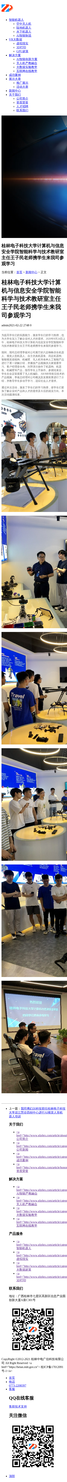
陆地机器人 (23, 27)
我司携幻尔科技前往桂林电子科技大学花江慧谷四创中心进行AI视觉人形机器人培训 (37, 1112)
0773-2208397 (17, 1385)
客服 (12, 1389)
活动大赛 (22, 86)
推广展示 (22, 82)
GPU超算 (22, 51)
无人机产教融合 (26, 63)
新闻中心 (15, 90)
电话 (12, 1381)
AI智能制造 (23, 35)
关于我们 (15, 94)
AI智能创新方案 (26, 59)
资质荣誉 (22, 102)
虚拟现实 (22, 43)
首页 (19, 272)
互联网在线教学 (26, 71)
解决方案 (15, 55)
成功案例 (15, 75)
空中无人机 (23, 23)
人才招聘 (22, 106)
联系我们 (22, 110)
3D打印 (21, 47)
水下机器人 (23, 31)
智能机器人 (16, 19)
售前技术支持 (18, 1406)
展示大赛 (15, 78)
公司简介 (22, 98)
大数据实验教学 (26, 67)
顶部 (12, 1476)
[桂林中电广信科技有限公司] (24, 10)
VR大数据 (15, 39)
